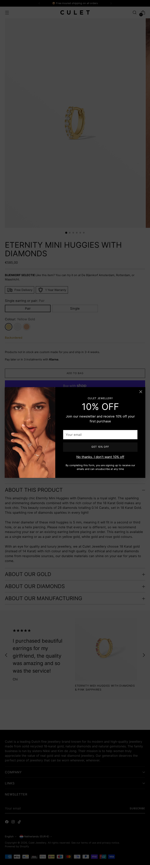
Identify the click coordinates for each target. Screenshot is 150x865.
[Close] (141, 392)
